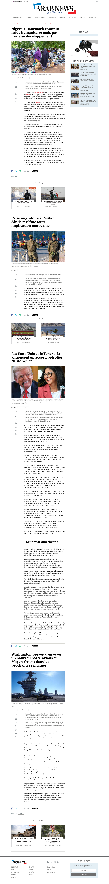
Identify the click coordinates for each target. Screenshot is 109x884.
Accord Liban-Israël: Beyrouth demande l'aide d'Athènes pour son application (87, 67)
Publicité (49, 870)
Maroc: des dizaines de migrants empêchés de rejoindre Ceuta (53, 338)
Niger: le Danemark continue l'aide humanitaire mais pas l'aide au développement (36, 24)
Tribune (82, 17)
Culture (62, 17)
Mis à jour (32, 188)
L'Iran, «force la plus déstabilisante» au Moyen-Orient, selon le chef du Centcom (53, 841)
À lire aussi (38, 183)
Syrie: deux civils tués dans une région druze (87, 80)
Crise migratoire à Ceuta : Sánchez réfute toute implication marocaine (32, 222)
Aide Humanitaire (36, 176)
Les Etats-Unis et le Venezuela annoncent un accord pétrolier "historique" (37, 357)
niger (28, 176)
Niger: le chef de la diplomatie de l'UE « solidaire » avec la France (53, 203)
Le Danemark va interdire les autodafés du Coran (23, 202)
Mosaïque (92, 17)
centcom (21, 813)
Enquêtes (72, 17)
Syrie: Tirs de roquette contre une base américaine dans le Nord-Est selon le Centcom (24, 840)
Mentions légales (51, 872)
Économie (52, 17)
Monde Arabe (17, 17)
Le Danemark (38, 93)
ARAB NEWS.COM (17, 1)
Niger (28, 95)
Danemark (21, 176)
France (28, 17)
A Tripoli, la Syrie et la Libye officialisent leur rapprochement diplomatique (87, 88)
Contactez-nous (51, 867)
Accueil (13, 24)
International (40, 17)
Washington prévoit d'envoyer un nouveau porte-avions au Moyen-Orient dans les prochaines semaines (36, 660)
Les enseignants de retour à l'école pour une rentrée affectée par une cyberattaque (88, 102)
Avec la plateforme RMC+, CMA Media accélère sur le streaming (88, 74)
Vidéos (31, 875)
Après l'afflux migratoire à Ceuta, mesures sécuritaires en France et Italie (23, 338)
